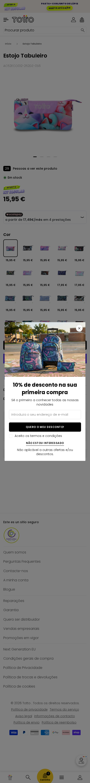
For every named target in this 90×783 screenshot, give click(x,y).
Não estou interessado (45, 443)
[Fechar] (79, 328)
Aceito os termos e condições (38, 436)
